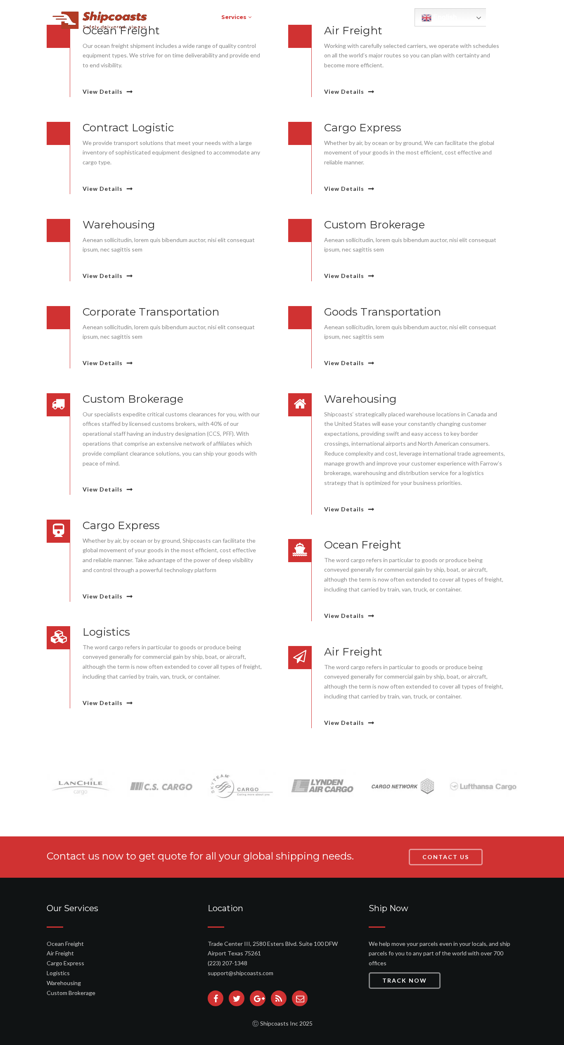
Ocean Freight (65, 943)
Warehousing (64, 982)
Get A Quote (314, 17)
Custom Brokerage (71, 992)
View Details (103, 91)
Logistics (58, 972)
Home (199, 17)
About (356, 17)
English (444, 17)
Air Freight (60, 953)
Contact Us (445, 856)
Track (273, 17)
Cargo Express (65, 963)
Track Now (404, 980)
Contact (395, 17)
